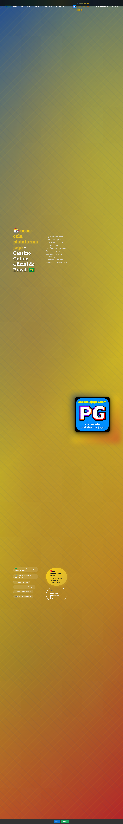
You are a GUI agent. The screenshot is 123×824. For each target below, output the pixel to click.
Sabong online (47, 6)
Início (8, 6)
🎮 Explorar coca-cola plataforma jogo (54, 594)
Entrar (57, 821)
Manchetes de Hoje (102, 6)
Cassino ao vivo (18, 6)
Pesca (37, 6)
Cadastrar (65, 821)
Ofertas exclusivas (61, 6)
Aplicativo (114, 6)
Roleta (29, 6)
